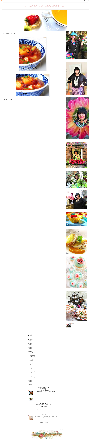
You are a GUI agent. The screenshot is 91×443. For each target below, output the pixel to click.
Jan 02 (32, 377)
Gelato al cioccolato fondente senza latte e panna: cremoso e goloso (46, 417)
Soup (8, 99)
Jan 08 (32, 371)
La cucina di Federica (44, 415)
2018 (30, 344)
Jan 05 (32, 375)
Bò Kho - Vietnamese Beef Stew (46, 397)
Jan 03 (32, 376)
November (32, 353)
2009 (30, 384)
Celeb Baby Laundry (43, 422)
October (32, 355)
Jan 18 (32, 368)
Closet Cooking (44, 426)
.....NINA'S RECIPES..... (45, 5)
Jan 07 (32, 372)
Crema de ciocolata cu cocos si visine (44, 404)
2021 (30, 340)
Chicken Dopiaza (44, 388)
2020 (30, 342)
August (32, 357)
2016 (30, 347)
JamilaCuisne (44, 406)
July (31, 359)
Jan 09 (32, 369)
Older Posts (61, 103)
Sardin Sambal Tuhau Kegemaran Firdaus (46, 391)
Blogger (48, 441)
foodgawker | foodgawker (44, 387)
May (31, 361)
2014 (30, 349)
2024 (30, 336)
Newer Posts (4, 103)
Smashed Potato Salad (44, 426)
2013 (30, 351)
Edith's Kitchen (44, 403)
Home (32, 103)
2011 (30, 381)
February (32, 365)
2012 (30, 380)
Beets (6, 99)
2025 (30, 335)
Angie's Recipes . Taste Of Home (44, 396)
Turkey (11, 99)
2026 (30, 334)
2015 (30, 348)
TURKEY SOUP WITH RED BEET (9, 33)
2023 (30, 338)
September (32, 356)
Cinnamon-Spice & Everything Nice (44, 409)
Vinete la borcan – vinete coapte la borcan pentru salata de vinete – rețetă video (44, 413)
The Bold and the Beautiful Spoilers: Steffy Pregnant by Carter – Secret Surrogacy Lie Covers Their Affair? (44, 423)
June (31, 360)
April (31, 363)
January (32, 367)
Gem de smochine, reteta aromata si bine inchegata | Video (43, 407)
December (32, 352)
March (31, 364)
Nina (73, 323)
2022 (30, 339)
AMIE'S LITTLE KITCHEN (44, 390)
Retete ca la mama (44, 412)
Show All (61, 429)
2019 (30, 343)
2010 (30, 382)
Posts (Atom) (8, 105)
